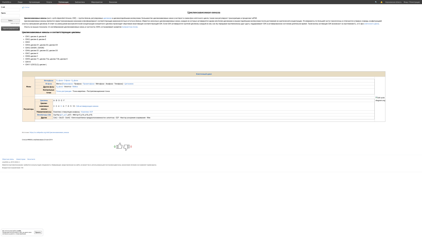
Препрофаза (68, 84)
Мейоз (75, 87)
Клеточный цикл (204, 74)
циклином (107, 18)
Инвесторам (20, 159)
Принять (38, 232)
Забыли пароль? (15, 23)
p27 (65, 115)
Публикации (63, 2)
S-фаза (67, 80)
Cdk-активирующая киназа (87, 106)
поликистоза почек (130, 27)
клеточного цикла (371, 24)
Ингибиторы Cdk (44, 115)
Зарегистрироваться (10, 28)
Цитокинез (129, 84)
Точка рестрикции (63, 91)
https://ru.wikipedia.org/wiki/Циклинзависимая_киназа (49, 132)
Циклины (44, 100)
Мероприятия (97, 2)
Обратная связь (8, 159)
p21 (61, 115)
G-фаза (59, 80)
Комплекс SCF (87, 112)
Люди (20, 2)
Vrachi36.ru (6, 2)
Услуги (49, 2)
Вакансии (113, 2)
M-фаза (48, 84)
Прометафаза (88, 84)
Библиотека (80, 2)
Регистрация (414, 2)
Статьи (27, 7)
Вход (406, 2)
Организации (34, 2)
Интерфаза (48, 81)
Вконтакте (31, 159)
